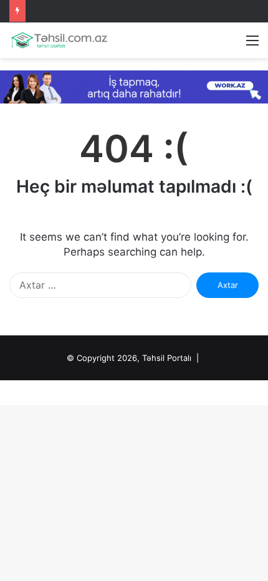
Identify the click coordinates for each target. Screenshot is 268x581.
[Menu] (252, 45)
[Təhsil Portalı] (59, 40)
